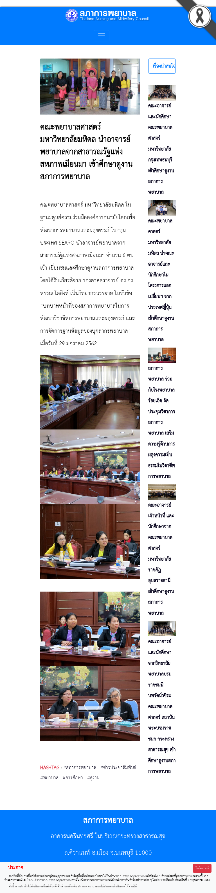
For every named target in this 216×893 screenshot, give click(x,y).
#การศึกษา (73, 777)
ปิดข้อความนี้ (202, 868)
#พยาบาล (49, 777)
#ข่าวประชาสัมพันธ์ (118, 767)
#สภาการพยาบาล (79, 767)
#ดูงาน (93, 777)
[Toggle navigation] (101, 35)
